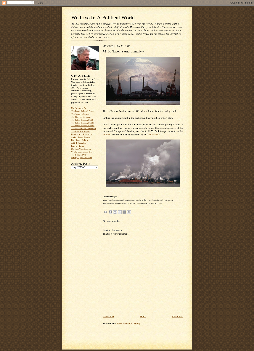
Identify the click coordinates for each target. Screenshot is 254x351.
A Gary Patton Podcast (81, 137)
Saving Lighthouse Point (81, 157)
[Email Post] (105, 212)
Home (143, 316)
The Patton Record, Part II (82, 122)
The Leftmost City (79, 154)
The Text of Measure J (80, 114)
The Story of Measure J (81, 116)
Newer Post (108, 316)
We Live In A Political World (103, 17)
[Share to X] (120, 212)
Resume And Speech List (82, 134)
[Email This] (110, 212)
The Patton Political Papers (82, 111)
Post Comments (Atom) (128, 323)
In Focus (107, 134)
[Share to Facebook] (124, 212)
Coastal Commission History (83, 151)
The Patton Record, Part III (82, 125)
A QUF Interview (78, 143)
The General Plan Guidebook (83, 128)
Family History (77, 146)
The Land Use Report (80, 131)
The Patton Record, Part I (82, 119)
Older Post (177, 316)
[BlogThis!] (115, 212)
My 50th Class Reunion (81, 148)
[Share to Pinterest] (129, 212)
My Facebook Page (79, 108)
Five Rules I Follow (79, 140)
